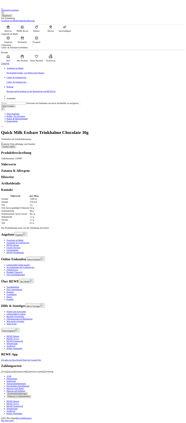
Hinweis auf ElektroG (16, 391)
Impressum (11, 381)
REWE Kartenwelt (15, 341)
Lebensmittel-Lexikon (16, 314)
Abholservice (12, 270)
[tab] (93, 164)
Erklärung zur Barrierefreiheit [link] (19, 397)
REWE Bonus (13, 245)
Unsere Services (13, 247)
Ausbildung (12, 294)
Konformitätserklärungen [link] (17, 394)
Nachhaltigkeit (13, 287)
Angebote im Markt (15, 240)
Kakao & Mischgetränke (17, 119)
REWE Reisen (13, 336)
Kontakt (10, 299)
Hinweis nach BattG (15, 388)
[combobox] (13, 103)
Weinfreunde (12, 343)
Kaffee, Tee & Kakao (16, 116)
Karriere (10, 292)
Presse (9, 297)
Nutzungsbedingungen (16, 383)
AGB (9, 376)
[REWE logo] (5, 63)
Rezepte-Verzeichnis (15, 316)
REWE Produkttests (15, 252)
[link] (96, 70)
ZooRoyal (11, 346)
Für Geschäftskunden (16, 275)
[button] (2, 126)
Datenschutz (12, 379)
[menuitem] (8, 28)
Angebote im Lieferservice (18, 243)
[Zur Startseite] (10, 5)
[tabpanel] (93, 209)
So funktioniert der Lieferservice (20, 267)
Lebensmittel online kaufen (18, 265)
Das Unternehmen (14, 289)
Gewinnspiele (12, 250)
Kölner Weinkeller (14, 348)
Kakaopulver (12, 121)
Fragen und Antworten (16, 311)
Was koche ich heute (15, 321)
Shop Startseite (13, 114)
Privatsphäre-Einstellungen (18, 386)
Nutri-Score (12, 324)
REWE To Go (13, 339)
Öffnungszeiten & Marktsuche (20, 319)
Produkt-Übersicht (14, 272)
